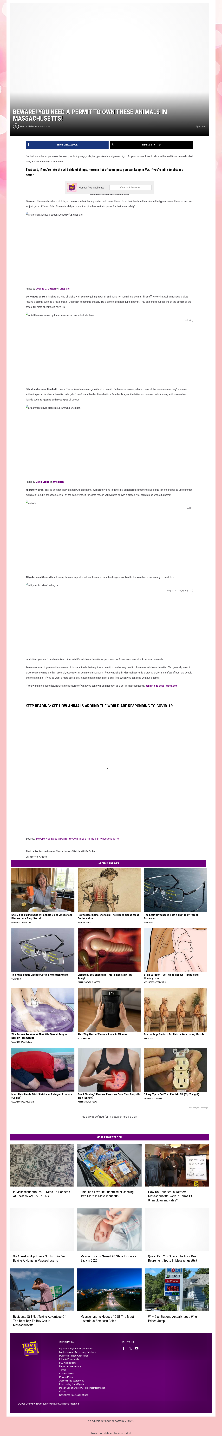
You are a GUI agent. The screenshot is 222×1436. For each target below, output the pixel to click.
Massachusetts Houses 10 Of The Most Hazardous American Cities (107, 1319)
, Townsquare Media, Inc (47, 1403)
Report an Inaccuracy (70, 1366)
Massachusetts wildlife (68, 851)
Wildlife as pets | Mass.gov (161, 685)
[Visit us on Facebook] (125, 1348)
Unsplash (65, 288)
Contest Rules (66, 1373)
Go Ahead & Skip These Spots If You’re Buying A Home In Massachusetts (39, 1258)
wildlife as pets (89, 851)
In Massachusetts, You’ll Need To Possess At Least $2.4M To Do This (41, 1194)
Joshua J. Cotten (46, 288)
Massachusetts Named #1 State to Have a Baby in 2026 (108, 1258)
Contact (63, 1391)
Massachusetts (47, 851)
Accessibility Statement (71, 1380)
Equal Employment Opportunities (76, 1348)
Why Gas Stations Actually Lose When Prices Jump (173, 1319)
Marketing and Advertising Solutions (77, 1352)
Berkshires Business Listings (73, 1395)
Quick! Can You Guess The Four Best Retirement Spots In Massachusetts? (172, 1258)
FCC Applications (68, 1363)
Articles (43, 856)
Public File (64, 1355)
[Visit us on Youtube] (138, 1348)
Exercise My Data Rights (71, 1384)
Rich (22, 126)
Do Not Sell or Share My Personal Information (82, 1388)
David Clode (42, 481)
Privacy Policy (66, 1377)
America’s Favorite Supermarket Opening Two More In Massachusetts (107, 1194)
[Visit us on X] (131, 1348)
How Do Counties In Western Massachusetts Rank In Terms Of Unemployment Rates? (170, 1196)
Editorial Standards (69, 1359)
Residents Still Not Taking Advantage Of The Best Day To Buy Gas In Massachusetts (39, 1321)
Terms (62, 1370)
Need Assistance (79, 1355)
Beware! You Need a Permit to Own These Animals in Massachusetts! (77, 838)
